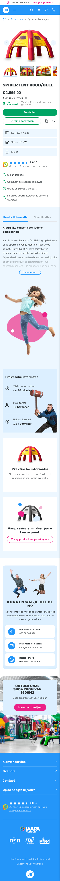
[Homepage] (6, 10)
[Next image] (53, 43)
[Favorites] (46, 10)
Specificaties (42, 217)
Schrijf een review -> (20, 810)
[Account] (39, 10)
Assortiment (17, 19)
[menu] (14, 10)
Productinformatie (15, 217)
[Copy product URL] (46, 121)
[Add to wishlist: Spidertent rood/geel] (53, 121)
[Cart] (53, 10)
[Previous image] (6, 43)
